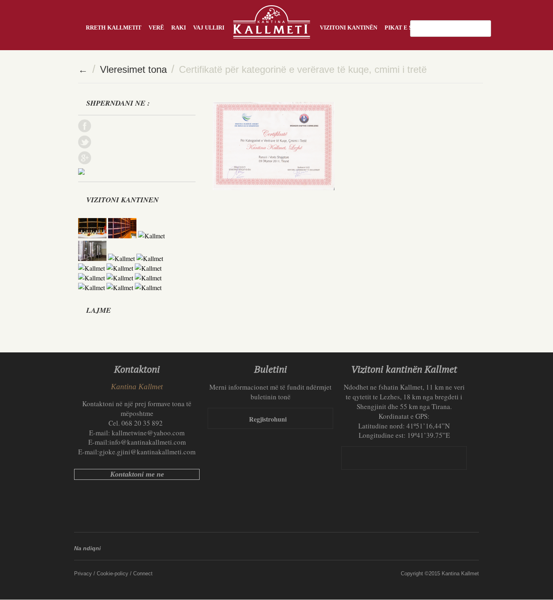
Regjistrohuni (268, 419)
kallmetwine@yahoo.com (148, 432)
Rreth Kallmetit (113, 28)
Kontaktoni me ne (137, 474)
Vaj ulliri (208, 28)
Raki (178, 28)
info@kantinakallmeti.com (147, 442)
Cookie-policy (112, 573)
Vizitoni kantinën (348, 28)
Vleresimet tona (133, 69)
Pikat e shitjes (408, 28)
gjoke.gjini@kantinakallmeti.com (147, 451)
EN (474, 28)
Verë (156, 28)
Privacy (83, 573)
